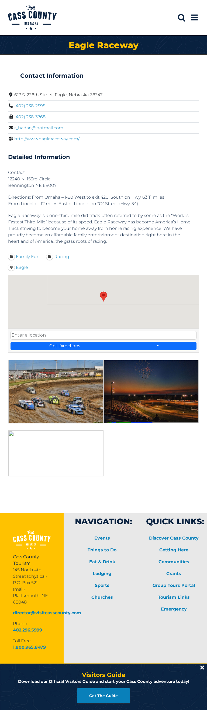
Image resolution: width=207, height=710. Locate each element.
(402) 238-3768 (30, 116)
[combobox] (103, 335)
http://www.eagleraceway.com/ (47, 138)
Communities (173, 561)
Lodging (102, 573)
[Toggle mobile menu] (195, 17)
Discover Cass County (174, 538)
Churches (102, 597)
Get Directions (64, 345)
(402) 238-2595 (29, 105)
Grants (173, 573)
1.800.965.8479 (29, 647)
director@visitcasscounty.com (47, 612)
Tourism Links (174, 597)
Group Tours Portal (174, 585)
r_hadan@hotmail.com (38, 127)
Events (102, 538)
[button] (103, 296)
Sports (102, 585)
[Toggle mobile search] (181, 17)
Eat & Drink (102, 561)
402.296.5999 (27, 630)
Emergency (174, 609)
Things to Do (102, 549)
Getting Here (173, 549)
